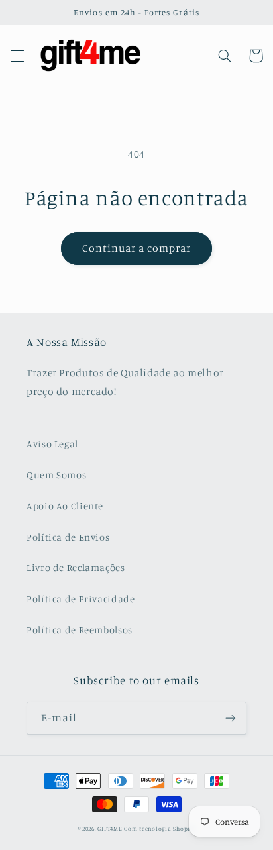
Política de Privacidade (81, 598)
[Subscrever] (230, 718)
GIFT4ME (109, 828)
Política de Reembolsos (80, 629)
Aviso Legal (52, 443)
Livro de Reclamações (76, 567)
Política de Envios (68, 537)
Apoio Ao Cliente (65, 505)
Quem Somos (56, 474)
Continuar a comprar (136, 248)
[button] (17, 55)
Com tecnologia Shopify (159, 828)
